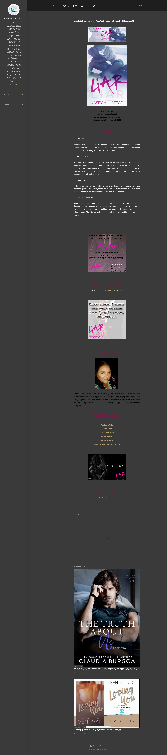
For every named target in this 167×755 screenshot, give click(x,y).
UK (109, 290)
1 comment (82, 733)
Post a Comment (83, 672)
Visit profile (14, 84)
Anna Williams (102, 749)
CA (120, 290)
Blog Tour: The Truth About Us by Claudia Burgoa (105, 669)
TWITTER (106, 428)
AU (115, 290)
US (104, 290)
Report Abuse (9, 114)
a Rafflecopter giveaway (107, 498)
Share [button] (55, 17)
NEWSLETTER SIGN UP (107, 444)
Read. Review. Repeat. (79, 5)
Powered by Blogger (98, 746)
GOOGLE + (106, 440)
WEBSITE (106, 436)
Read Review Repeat (13, 18)
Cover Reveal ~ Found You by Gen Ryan (97, 730)
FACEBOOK (106, 424)
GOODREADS (106, 432)
